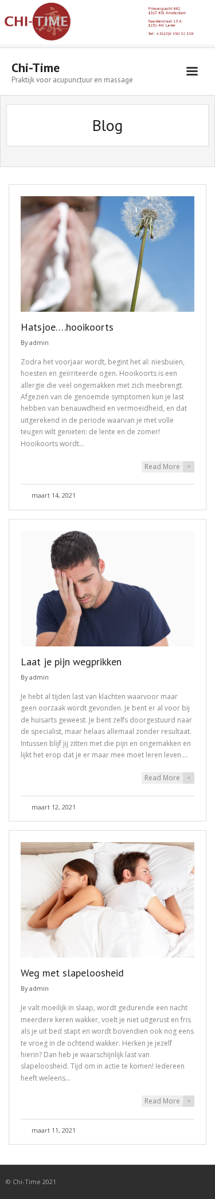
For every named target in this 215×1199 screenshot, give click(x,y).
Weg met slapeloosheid (72, 972)
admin (39, 342)
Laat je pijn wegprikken (71, 661)
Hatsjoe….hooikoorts (67, 327)
